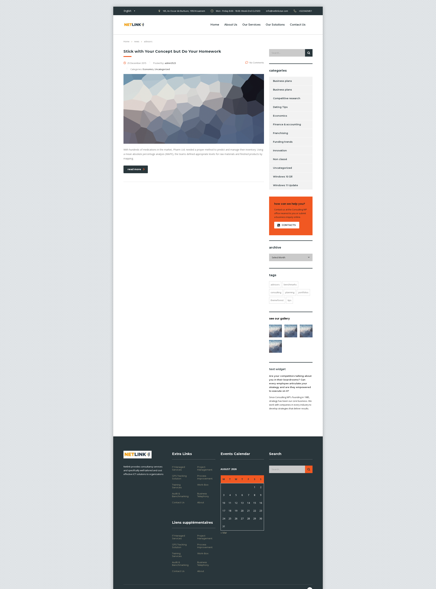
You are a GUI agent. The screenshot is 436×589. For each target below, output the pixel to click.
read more (134, 169)
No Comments (257, 62)
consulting (276, 292)
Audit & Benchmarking (180, 495)
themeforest (277, 300)
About (200, 502)
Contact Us (298, 24)
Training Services (177, 486)
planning (289, 292)
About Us (230, 24)
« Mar (224, 532)
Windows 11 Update (285, 185)
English (127, 10)
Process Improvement (205, 477)
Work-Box (202, 484)
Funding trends (283, 141)
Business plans (282, 81)
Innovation (280, 150)
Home (215, 24)
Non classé (280, 159)
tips (289, 300)
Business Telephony (203, 495)
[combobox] (291, 257)
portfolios (303, 292)
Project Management (204, 468)
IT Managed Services (178, 468)
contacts (289, 225)
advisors (275, 284)
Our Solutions (275, 24)
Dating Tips (280, 107)
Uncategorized (282, 167)
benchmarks (290, 284)
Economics (280, 115)
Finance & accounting (287, 124)
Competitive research (286, 98)
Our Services (251, 24)
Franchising (280, 133)
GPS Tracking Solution (179, 477)
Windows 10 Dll (282, 176)
